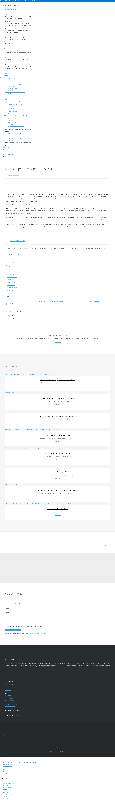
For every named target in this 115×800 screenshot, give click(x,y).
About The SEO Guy (7, 766)
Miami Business (58, 301)
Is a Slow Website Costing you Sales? (57, 472)
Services (5, 769)
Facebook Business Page (88, 299)
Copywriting (66, 299)
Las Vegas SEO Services (11, 704)
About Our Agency (7, 764)
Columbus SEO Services (10, 695)
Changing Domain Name (51, 299)
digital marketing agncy (76, 299)
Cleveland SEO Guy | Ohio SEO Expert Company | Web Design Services (20, 762)
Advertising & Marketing (13, 175)
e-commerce (82, 299)
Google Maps (98, 299)
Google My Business (104, 299)
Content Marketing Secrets (60, 299)
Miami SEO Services (10, 700)
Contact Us (5, 773)
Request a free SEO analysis (9, 767)
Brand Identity (30, 299)
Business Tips (45, 299)
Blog (4, 771)
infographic (85, 194)
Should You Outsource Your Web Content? (57, 453)
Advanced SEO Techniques (13, 269)
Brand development (12, 277)
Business (9, 279)
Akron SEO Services (9, 697)
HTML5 (41, 301)
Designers (11, 254)
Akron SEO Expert (11, 299)
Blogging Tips (10, 274)
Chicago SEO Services (10, 706)
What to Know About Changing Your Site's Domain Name (57, 380)
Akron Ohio (6, 299)
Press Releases (11, 285)
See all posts (8, 371)
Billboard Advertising (17, 299)
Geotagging (94, 299)
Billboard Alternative (24, 299)
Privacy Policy (8, 690)
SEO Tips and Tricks (12, 287)
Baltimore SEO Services (10, 699)
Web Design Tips (11, 293)
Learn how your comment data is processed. (35, 633)
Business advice (11, 282)
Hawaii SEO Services (10, 702)
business (40, 299)
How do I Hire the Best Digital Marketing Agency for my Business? (58, 398)
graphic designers (18, 254)
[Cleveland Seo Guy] (5, 78)
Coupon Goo (18, 205)
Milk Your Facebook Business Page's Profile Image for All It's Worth (57, 490)
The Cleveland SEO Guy (18, 241)
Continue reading (58, 386)
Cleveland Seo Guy (26, 205)
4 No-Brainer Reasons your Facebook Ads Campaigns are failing (57, 416)
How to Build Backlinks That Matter (57, 509)
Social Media (10, 290)
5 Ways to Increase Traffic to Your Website (57, 435)
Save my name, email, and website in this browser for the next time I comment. (25, 626)
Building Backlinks (36, 299)
